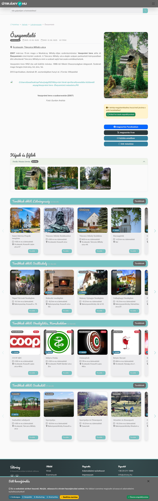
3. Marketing (39, 497)
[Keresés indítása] (145, 10)
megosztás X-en (127, 132)
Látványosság (36, 25)
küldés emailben (127, 138)
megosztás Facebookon (127, 127)
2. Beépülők (27, 497)
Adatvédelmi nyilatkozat (93, 471)
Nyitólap (15, 25)
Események (51, 475)
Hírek (48, 471)
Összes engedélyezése (139, 497)
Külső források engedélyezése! (121, 114)
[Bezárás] (148, 481)
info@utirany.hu (125, 475)
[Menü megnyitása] (153, 3)
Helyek (25, 25)
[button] (55, 83)
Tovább (32, 251)
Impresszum (87, 475)
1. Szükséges (15, 497)
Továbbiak (139, 201)
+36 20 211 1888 (125, 471)
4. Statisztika (52, 497)
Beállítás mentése (70, 497)
